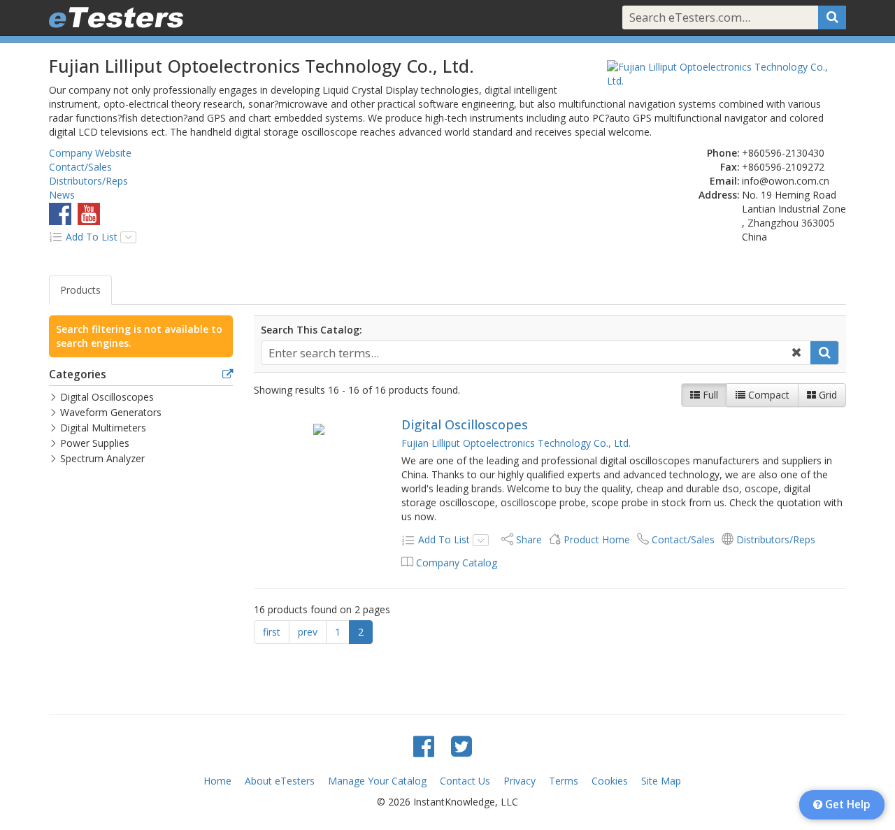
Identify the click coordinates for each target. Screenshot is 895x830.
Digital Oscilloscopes (464, 424)
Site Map (661, 780)
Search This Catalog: (311, 329)
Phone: (723, 152)
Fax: (730, 166)
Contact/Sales (80, 166)
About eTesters (280, 780)
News (62, 194)
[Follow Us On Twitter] (461, 745)
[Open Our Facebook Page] (60, 213)
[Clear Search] (796, 353)
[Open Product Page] (319, 428)
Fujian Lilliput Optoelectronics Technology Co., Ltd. (516, 443)
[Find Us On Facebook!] (423, 745)
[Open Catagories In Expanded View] (227, 375)
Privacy (519, 780)
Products (80, 289)
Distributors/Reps (88, 180)
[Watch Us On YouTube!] (89, 213)
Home (217, 780)
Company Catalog (456, 562)
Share (529, 539)
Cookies (610, 780)
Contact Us (465, 780)
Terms (563, 780)
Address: (719, 194)
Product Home (597, 539)
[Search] (832, 17)
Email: (725, 180)
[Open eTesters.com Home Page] (116, 17)
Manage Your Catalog (377, 780)
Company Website (90, 152)
